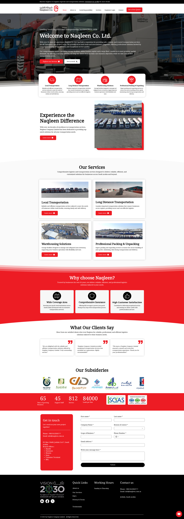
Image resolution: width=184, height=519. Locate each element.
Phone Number (120, 433)
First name (85, 416)
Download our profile (92, 2)
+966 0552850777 (132, 489)
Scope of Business (88, 433)
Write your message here (91, 450)
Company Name (87, 425)
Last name (118, 416)
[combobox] (129, 428)
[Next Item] (141, 383)
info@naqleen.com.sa (56, 436)
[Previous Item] (43, 383)
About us (76, 488)
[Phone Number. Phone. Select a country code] (117, 437)
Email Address (86, 441)
